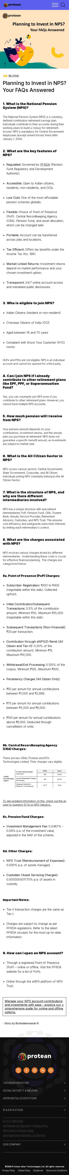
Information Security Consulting (25, 1126)
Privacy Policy (8, 1170)
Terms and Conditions (56, 1170)
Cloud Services (13, 1121)
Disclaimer (38, 1170)
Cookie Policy (24, 1170)
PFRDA (45, 164)
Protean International (18, 1131)
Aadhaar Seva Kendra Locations (24, 1135)
